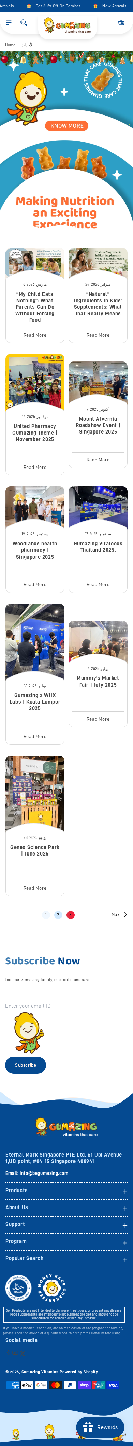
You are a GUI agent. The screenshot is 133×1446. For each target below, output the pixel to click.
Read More (35, 335)
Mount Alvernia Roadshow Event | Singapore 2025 (98, 425)
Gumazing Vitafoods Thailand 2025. (98, 547)
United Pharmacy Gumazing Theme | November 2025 (35, 433)
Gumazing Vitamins (40, 1372)
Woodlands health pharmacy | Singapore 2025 (35, 550)
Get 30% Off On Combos (54, 6)
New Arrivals (111, 6)
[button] (8, 22)
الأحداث (27, 45)
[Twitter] (22, 1353)
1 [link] (46, 914)
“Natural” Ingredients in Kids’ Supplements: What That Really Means (98, 304)
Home (10, 45)
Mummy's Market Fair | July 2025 (98, 681)
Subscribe (25, 1065)
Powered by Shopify (79, 1372)
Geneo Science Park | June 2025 (35, 851)
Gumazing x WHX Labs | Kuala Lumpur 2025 (35, 702)
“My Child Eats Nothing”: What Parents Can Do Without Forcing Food (35, 307)
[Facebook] (8, 1352)
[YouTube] (15, 1352)
